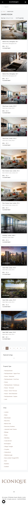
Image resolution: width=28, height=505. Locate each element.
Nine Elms (7, 420)
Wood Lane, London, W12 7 (10, 106)
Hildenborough (8, 455)
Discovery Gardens (9, 426)
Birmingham (7, 443)
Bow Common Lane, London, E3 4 (11, 171)
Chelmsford (7, 452)
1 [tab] (14, 358)
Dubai (5, 415)
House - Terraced (9, 388)
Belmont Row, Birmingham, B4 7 (10, 41)
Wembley (6, 438)
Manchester (7, 418)
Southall (6, 466)
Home (4, 11)
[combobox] (11, 18)
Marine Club (7, 423)
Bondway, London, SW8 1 (9, 235)
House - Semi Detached (10, 393)
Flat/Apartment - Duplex (10, 396)
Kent (5, 461)
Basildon (6, 463)
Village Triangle (8, 446)
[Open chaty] (3, 501)
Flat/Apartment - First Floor (11, 379)
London (6, 412)
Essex (6, 435)
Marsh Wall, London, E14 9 (9, 268)
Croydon (6, 449)
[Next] (24, 348)
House (6, 382)
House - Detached (9, 376)
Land (5, 399)
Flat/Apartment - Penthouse (11, 385)
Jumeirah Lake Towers (10, 429)
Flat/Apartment (8, 370)
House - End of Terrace (10, 390)
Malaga (6, 432)
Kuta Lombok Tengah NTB (11, 458)
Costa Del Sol (8, 440)
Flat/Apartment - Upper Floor (12, 373)
